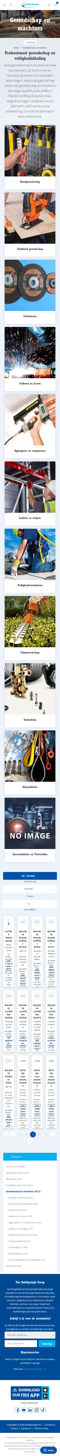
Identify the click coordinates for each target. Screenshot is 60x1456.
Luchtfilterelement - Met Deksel (37, 1025)
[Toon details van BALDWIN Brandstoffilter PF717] (51, 921)
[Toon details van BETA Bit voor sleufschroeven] (23, 1060)
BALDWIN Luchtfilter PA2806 (8, 1011)
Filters (30, 875)
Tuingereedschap (30, 652)
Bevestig (47, 1343)
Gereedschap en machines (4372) (23, 1191)
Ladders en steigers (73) (20, 1228)
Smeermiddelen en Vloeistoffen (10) (26, 1259)
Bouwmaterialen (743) (17, 1172)
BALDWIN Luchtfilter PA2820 (23, 1011)
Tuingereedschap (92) (19, 1241)
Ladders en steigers (30, 518)
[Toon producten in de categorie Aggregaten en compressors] (30, 420)
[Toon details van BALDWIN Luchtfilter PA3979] (37, 995)
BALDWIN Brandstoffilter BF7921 (23, 939)
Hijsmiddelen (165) (18, 1253)
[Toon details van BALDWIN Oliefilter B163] (8, 1060)
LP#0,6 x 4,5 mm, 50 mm (22, 1092)
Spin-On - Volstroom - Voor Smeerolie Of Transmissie (8, 1096)
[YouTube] (23, 1410)
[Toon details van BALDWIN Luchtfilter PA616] (51, 995)
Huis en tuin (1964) (15, 1166)
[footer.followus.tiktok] (43, 1410)
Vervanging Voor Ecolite (8, 1024)
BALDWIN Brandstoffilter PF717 (51, 939)
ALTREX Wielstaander (8, 936)
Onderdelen (30, 719)
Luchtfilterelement (22, 1024)
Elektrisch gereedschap (30, 249)
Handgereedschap (30, 181)
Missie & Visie (41, 1428)
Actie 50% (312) (14, 1265)
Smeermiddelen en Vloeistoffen (30, 854)
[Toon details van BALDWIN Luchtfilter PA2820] (23, 995)
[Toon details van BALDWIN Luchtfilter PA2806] (8, 995)
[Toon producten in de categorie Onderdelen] (30, 689)
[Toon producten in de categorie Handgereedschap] (30, 151)
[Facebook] (17, 1410)
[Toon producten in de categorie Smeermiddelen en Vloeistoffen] (30, 823)
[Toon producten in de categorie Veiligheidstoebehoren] (30, 554)
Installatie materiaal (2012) (19, 1185)
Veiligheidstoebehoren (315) (23, 1234)
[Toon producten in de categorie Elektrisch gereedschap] (30, 218)
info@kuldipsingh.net (35, 1368)
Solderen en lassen (30, 383)
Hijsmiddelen (30, 787)
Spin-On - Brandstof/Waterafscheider (22, 957)
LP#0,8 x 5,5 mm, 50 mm (37, 1092)
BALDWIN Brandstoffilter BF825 (37, 939)
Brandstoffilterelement (51, 953)
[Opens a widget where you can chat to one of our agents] (48, 1450)
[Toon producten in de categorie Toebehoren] (30, 285)
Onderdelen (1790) (18, 1247)
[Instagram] (36, 1410)
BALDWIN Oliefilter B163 (8, 1076)
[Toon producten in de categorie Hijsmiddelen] (30, 756)
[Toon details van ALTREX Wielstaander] (8, 921)
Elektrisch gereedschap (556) (23, 1203)
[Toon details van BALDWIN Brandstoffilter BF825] (37, 921)
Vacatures (26, 1428)
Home (16, 47)
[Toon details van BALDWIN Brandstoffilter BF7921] (23, 921)
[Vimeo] (30, 1410)
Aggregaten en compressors (30, 450)
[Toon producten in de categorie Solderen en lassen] (30, 353)
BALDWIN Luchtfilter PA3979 (37, 1011)
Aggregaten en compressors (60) (25, 1222)
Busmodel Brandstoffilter (37, 955)
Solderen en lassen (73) (20, 1216)
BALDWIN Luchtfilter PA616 (51, 1011)
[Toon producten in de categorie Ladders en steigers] (30, 487)
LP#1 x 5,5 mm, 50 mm (51, 1092)
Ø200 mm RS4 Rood (8, 947)
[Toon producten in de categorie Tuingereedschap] (30, 622)
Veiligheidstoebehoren (30, 585)
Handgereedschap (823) (20, 1197)
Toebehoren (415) (17, 1210)
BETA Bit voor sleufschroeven (23, 1078)
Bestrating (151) (14, 1178)
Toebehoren (30, 316)
